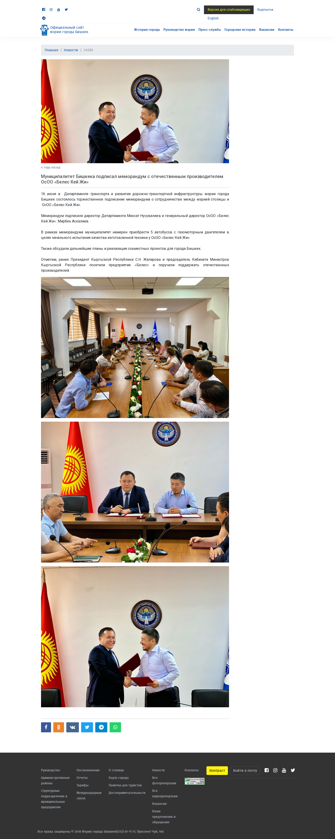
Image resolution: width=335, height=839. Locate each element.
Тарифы (82, 785)
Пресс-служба (209, 29)
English (213, 18)
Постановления (88, 770)
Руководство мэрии (179, 29)
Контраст (217, 770)
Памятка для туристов (125, 785)
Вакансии (266, 29)
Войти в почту (245, 770)
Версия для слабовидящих (229, 9)
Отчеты (82, 778)
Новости (71, 50)
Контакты (285, 29)
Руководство (50, 770)
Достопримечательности (127, 793)
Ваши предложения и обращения (163, 817)
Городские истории (239, 29)
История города (147, 29)
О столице (116, 770)
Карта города (119, 778)
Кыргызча (265, 9)
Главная (51, 50)
